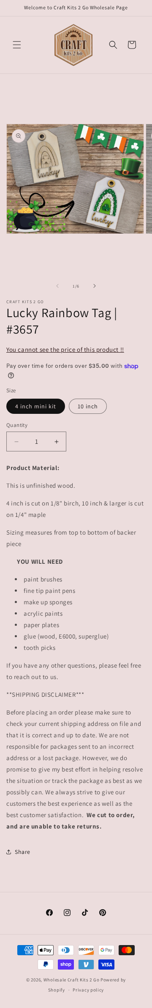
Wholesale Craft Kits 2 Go (71, 980)
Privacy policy (88, 990)
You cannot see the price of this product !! (65, 349)
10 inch (88, 406)
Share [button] (22, 852)
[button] (17, 44)
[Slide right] (94, 286)
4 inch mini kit (35, 406)
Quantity (16, 425)
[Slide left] (57, 286)
